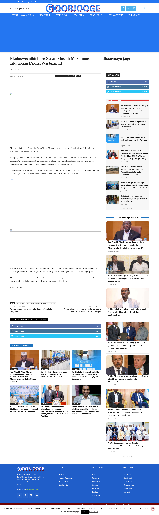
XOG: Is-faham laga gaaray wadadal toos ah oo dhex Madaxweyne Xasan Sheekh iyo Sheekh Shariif (128, 278)
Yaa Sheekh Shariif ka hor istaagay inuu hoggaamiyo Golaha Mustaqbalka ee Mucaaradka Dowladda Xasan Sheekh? (23, 377)
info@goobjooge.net (34, 489)
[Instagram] (128, 8)
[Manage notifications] (153, 509)
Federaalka (14, 369)
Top (28, 303)
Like (97, 326)
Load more (126, 208)
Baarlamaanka (60, 75)
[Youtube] (37, 495)
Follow (96, 331)
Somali (78, 75)
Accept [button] (84, 512)
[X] (133, 8)
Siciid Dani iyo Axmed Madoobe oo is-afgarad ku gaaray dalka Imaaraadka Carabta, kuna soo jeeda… (125, 412)
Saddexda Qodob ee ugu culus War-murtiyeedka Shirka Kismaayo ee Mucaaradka (54, 374)
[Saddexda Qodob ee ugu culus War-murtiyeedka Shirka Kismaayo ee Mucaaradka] (55, 360)
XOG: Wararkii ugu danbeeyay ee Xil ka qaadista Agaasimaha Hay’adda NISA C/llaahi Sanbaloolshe (126, 345)
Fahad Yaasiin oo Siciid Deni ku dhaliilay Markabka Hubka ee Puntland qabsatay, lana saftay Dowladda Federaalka (85, 410)
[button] (144, 8)
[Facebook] (123, 8)
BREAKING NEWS (46, 404)
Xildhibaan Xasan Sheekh (48, 303)
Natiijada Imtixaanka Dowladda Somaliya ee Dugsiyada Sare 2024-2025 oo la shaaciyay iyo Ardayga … (85, 375)
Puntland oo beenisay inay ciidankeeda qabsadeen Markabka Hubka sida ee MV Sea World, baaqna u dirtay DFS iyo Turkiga (55, 411)
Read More (93, 512)
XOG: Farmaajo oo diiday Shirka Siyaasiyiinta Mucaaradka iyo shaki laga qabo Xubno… (126, 446)
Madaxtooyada (70, 75)
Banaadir (75, 369)
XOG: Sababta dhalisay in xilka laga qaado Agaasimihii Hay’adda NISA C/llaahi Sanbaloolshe (127, 312)
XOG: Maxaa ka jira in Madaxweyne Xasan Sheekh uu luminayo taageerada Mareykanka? (128, 379)
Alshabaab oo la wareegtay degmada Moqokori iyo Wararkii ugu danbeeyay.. (134, 198)
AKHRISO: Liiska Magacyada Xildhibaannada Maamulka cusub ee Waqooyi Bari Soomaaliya (24, 409)
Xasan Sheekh (35, 303)
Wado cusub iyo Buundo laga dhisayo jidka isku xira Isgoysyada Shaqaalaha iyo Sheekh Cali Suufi (134, 185)
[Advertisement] (79, 34)
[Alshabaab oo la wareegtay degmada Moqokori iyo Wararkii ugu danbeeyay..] (112, 199)
